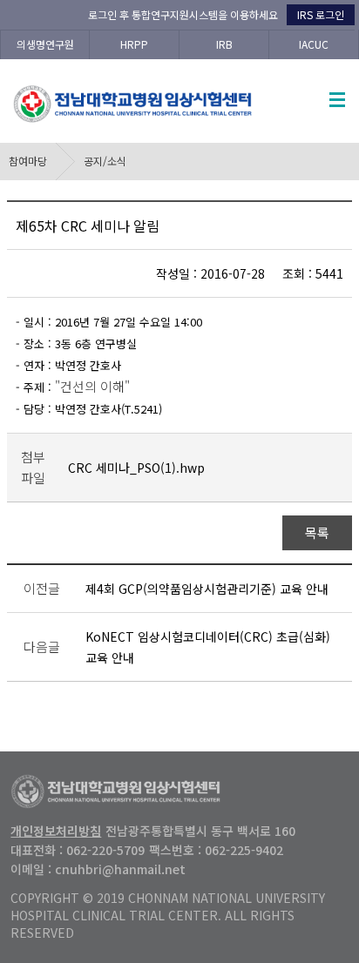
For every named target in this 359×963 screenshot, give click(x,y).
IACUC (314, 44)
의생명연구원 (45, 44)
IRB (224, 44)
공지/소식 (105, 160)
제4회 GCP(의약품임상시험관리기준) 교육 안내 (207, 588)
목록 (317, 532)
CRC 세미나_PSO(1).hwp (136, 467)
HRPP (134, 44)
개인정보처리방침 (55, 830)
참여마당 (28, 160)
